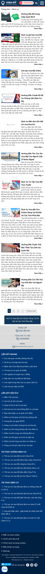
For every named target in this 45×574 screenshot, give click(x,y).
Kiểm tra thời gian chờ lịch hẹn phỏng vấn (20, 417)
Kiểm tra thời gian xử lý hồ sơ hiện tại (19, 437)
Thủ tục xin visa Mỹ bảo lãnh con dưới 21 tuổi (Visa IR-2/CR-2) (20, 505)
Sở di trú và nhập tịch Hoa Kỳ (15, 362)
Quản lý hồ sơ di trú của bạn (15, 405)
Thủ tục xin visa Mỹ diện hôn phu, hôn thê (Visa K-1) (21, 499)
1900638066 (28, 3)
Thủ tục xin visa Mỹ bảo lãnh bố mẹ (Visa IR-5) (22, 493)
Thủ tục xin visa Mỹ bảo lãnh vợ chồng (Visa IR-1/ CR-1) (21, 488)
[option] (22, 320)
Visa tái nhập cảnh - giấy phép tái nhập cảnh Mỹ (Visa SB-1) (21, 512)
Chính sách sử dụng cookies (14, 543)
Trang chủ (5, 9)
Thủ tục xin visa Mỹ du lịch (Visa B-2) (19, 456)
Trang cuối (31, 311)
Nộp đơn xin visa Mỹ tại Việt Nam (17, 378)
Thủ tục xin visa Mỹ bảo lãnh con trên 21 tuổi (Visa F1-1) (20, 519)
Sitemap (6, 551)
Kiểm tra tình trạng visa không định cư (19, 433)
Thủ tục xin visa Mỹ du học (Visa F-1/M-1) (20, 476)
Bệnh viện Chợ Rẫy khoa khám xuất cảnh (20, 366)
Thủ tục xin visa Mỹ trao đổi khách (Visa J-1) (21, 468)
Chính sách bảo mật (11, 539)
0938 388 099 (24, 331)
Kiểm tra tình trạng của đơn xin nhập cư (20, 441)
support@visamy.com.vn (24, 346)
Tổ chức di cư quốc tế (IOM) (15, 370)
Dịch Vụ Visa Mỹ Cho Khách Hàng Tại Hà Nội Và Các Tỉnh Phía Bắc (22, 319)
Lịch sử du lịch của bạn (13, 401)
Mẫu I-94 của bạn (11, 397)
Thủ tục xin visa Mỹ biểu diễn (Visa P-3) (20, 472)
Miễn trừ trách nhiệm (11, 535)
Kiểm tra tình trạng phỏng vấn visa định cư (21, 429)
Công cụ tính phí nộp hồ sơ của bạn (18, 445)
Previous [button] (1, 320)
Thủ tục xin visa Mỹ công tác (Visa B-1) (19, 464)
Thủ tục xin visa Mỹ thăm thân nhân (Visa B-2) (22, 460)
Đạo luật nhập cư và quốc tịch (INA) (18, 413)
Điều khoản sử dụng (11, 547)
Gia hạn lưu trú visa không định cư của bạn (21, 409)
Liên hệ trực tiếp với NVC (14, 386)
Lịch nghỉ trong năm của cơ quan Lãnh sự (20, 382)
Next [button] (43, 320)
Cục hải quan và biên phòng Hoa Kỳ (18, 358)
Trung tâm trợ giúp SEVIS (14, 421)
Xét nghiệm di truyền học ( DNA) (17, 374)
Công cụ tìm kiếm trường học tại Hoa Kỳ (20, 425)
